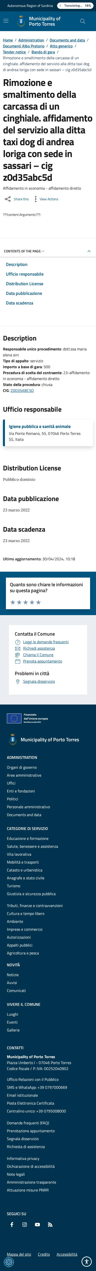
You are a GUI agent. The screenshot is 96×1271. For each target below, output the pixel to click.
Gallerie (13, 1030)
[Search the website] (83, 21)
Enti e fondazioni (21, 791)
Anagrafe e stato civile (25, 878)
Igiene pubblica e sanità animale (40, 426)
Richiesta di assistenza (26, 1147)
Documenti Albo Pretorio (23, 46)
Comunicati (16, 990)
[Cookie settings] (9, 1262)
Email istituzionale (22, 1095)
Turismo (13, 886)
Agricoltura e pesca (23, 953)
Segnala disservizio (23, 1139)
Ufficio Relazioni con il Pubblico (33, 1079)
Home (8, 40)
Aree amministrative (24, 775)
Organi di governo (22, 767)
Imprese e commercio (24, 929)
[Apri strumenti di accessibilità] (87, 1262)
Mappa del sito (19, 1254)
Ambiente (15, 921)
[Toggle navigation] (6, 21)
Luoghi (12, 1014)
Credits (44, 1254)
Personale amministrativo (28, 807)
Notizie (13, 975)
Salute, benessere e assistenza (32, 846)
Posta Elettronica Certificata (30, 1103)
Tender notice (14, 52)
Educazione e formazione (27, 838)
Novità (13, 965)
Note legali (16, 1174)
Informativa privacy (23, 1158)
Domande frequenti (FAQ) (28, 1123)
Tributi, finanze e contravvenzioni (35, 905)
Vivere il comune (23, 1004)
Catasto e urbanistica (24, 870)
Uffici (11, 783)
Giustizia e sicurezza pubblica (31, 894)
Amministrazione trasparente (31, 1182)
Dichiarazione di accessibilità (31, 1166)
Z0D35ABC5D (22, 390)
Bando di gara (43, 52)
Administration (31, 40)
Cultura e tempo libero (25, 913)
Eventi (12, 1022)
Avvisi (12, 983)
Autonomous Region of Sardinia (30, 5)
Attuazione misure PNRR (28, 1190)
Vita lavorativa (19, 854)
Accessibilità (67, 1254)
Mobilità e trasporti (23, 862)
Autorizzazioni (19, 937)
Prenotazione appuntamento (31, 1131)
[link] (27, 719)
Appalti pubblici (19, 945)
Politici (12, 799)
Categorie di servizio (27, 828)
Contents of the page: (22, 251)
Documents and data (67, 40)
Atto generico (61, 46)
